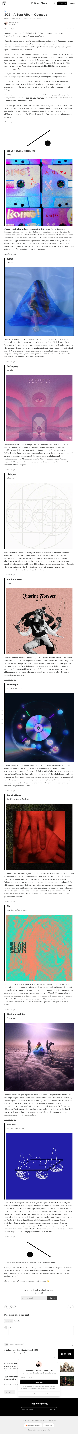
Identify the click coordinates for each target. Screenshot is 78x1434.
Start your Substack (34, 1425)
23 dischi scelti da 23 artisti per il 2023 (21, 1350)
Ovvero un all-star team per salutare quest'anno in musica (23, 1353)
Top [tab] (7, 1345)
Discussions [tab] (19, 1345)
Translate (8, 11)
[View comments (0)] (11, 28)
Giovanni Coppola (14, 22)
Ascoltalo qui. (10, 254)
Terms (45, 1420)
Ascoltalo (8, 790)
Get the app (48, 1425)
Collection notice (53, 1420)
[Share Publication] (55, 3)
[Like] (6, 28)
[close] (57, 1362)
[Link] (1, 149)
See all (8, 1392)
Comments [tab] (9, 1321)
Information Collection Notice (38, 1388)
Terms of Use (48, 1386)
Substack (29, 1430)
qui (27, 97)
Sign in (72, 3)
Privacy (39, 1420)
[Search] (50, 3)
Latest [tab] (12, 1345)
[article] (39, 1354)
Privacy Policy (53, 1388)
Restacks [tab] (17, 1321)
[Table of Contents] (2, 717)
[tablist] (12, 1321)
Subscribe (62, 3)
